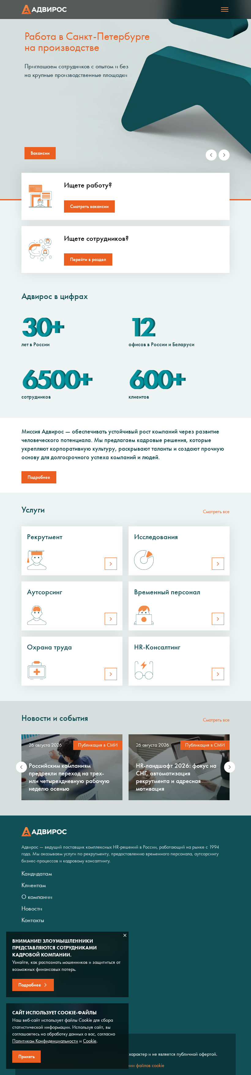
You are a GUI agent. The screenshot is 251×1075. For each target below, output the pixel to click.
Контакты (32, 920)
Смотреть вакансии (89, 206)
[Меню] (225, 9)
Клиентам (33, 885)
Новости (31, 908)
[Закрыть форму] (124, 935)
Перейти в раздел (88, 259)
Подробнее (39, 477)
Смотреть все (216, 511)
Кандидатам (36, 873)
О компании (36, 896)
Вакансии (40, 153)
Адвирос (44, 9)
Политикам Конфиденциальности (45, 1041)
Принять (26, 1056)
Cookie (89, 1041)
